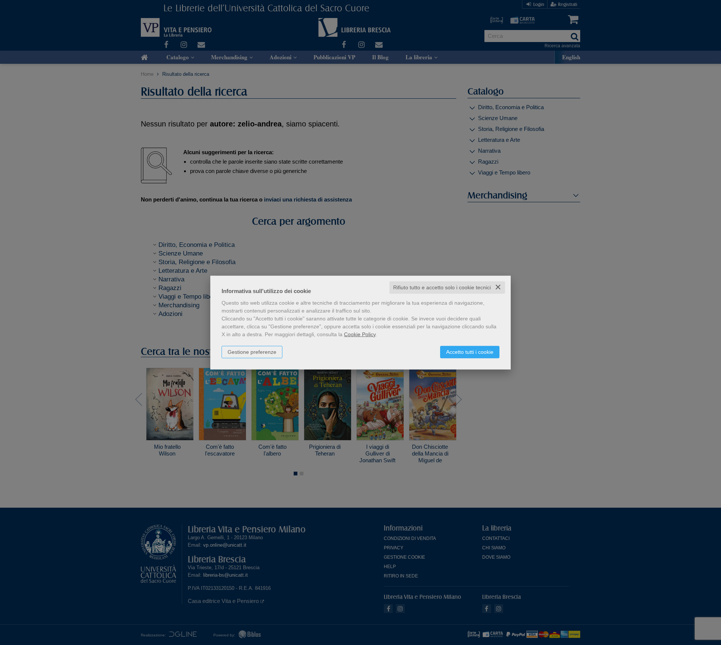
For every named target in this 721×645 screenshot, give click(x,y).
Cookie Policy (360, 334)
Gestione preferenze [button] (252, 352)
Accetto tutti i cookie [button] (469, 352)
